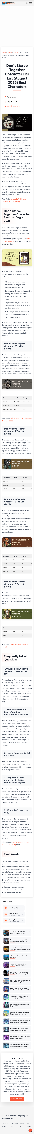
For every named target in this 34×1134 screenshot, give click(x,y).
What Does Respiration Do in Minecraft (18, 956)
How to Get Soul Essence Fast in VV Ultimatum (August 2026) (20, 1021)
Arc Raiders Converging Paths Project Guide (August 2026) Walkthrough (19, 940)
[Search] (27, 3)
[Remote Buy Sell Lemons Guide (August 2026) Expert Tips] (6, 1013)
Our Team (29, 1125)
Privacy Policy (4, 1125)
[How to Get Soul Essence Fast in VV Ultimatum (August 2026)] (6, 1021)
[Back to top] (30, 1130)
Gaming (9, 52)
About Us (22, 1125)
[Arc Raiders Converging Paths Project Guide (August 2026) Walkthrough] (6, 941)
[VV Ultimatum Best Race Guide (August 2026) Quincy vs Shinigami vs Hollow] (6, 1005)
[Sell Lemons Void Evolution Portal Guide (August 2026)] (6, 1037)
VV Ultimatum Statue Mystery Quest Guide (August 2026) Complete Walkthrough (19, 1045)
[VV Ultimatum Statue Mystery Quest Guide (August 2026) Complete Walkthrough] (6, 1045)
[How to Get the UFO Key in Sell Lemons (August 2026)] (6, 997)
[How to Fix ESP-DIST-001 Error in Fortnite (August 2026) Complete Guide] (6, 933)
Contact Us (15, 1125)
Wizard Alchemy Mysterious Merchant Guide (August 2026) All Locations (19, 989)
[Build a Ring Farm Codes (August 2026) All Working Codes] (6, 981)
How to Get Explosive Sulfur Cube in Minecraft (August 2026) (20, 948)
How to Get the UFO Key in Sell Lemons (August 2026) (19, 997)
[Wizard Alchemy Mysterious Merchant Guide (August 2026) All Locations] (6, 989)
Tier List (15, 52)
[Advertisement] (17, 24)
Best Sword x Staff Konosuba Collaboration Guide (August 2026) (19, 973)
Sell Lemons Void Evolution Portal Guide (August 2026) (20, 1037)
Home (4, 52)
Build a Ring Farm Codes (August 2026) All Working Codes (20, 981)
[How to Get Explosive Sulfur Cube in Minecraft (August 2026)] (6, 949)
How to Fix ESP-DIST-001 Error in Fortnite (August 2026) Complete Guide (20, 932)
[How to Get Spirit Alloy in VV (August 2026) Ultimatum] (6, 1029)
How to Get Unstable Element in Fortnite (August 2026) (20, 965)
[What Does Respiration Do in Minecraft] (6, 957)
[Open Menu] (30, 3)
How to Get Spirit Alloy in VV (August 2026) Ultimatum (19, 1029)
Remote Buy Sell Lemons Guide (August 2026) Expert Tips (19, 1013)
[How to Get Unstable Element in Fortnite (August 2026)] (6, 965)
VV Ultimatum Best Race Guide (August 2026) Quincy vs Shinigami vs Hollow (19, 1005)
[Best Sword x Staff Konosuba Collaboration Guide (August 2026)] (6, 973)
